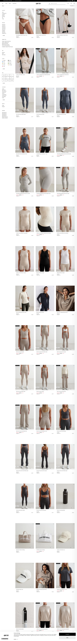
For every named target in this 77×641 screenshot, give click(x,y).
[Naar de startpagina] (38, 3)
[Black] (8, 60)
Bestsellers (14, 3)
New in (10, 3)
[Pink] (2, 66)
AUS (74, 0)
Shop (6, 3)
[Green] (8, 63)
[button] (31, 151)
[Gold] (2, 63)
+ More (3, 99)
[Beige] (2, 60)
